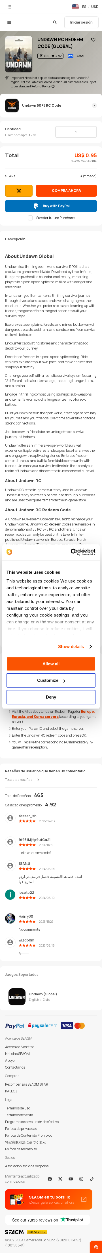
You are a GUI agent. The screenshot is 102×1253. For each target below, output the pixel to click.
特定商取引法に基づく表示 (25, 1142)
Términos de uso (17, 1108)
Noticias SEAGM (17, 1053)
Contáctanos (15, 1067)
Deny (51, 697)
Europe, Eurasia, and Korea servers (53, 714)
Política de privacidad (21, 1128)
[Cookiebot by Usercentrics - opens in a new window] (71, 552)
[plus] (91, 132)
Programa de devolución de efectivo (32, 1121)
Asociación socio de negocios (26, 1166)
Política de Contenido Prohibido (28, 1135)
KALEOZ (11, 1091)
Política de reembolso (21, 1149)
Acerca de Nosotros (19, 1046)
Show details (71, 646)
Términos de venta (19, 1115)
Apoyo (9, 1060)
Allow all (51, 663)
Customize (47, 680)
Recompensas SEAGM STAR (26, 1084)
